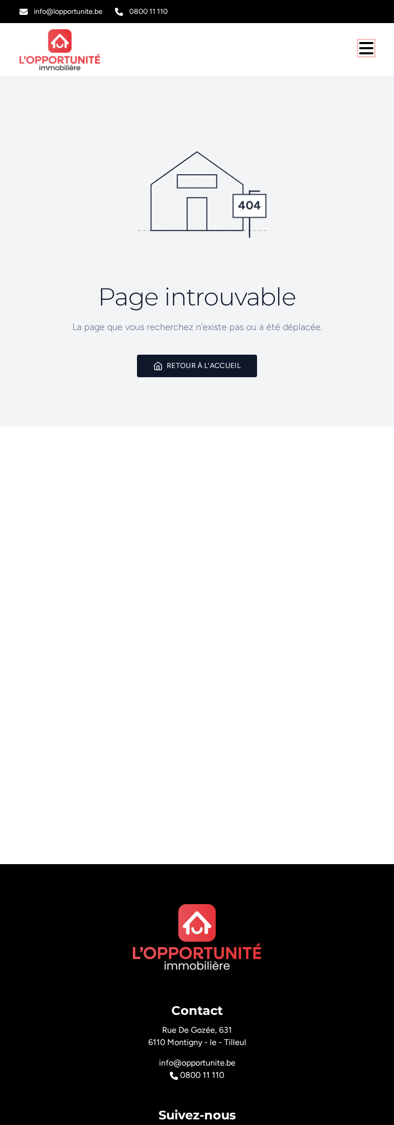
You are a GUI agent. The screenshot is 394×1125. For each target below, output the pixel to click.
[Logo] (68, 49)
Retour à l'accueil (204, 365)
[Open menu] (366, 48)
